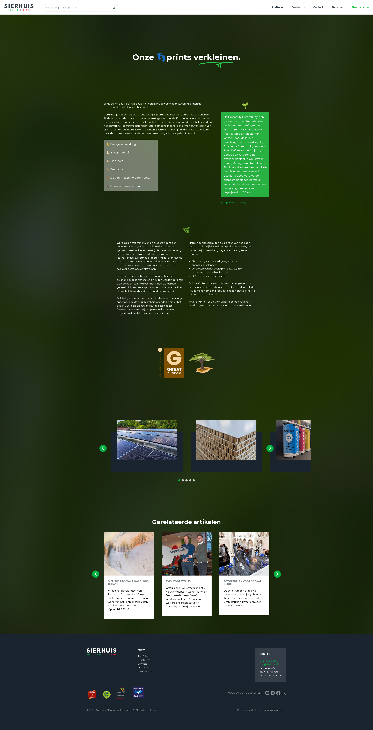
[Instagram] (283, 692)
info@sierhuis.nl (268, 664)
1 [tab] (179, 480)
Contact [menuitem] (318, 7)
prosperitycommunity (233, 202)
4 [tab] (190, 480)
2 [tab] (183, 480)
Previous (103, 448)
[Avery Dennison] (121, 692)
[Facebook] (278, 692)
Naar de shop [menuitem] (360, 7)
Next (270, 448)
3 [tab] (186, 480)
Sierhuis (100, 710)
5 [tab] (194, 480)
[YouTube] (267, 692)
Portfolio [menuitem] (277, 7)
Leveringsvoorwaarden (272, 710)
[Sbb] (94, 692)
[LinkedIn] (272, 692)
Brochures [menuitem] (298, 7)
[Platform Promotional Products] (137, 692)
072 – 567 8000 (268, 660)
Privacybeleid (245, 710)
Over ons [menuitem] (337, 7)
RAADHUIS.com (149, 710)
